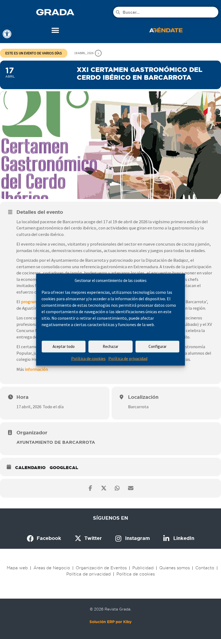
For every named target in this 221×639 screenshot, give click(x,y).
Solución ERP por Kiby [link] (110, 621)
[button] (55, 30)
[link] (7, 34)
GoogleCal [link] (64, 467)
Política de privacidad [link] (127, 358)
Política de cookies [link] (88, 358)
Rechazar (110, 346)
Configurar (158, 346)
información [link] (36, 369)
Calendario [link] (30, 467)
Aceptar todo (64, 346)
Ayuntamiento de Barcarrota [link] (55, 442)
